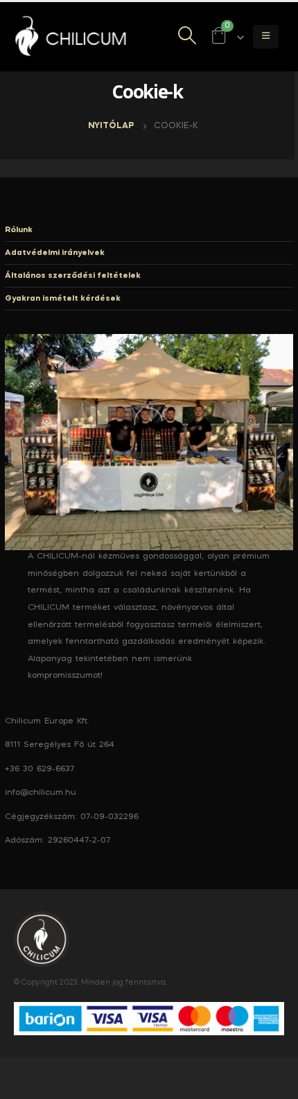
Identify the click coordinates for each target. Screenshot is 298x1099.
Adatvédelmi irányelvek (55, 253)
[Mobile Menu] (266, 37)
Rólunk (19, 230)
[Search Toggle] (187, 37)
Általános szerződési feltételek (73, 276)
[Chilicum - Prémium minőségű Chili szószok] (73, 37)
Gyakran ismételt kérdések (63, 298)
